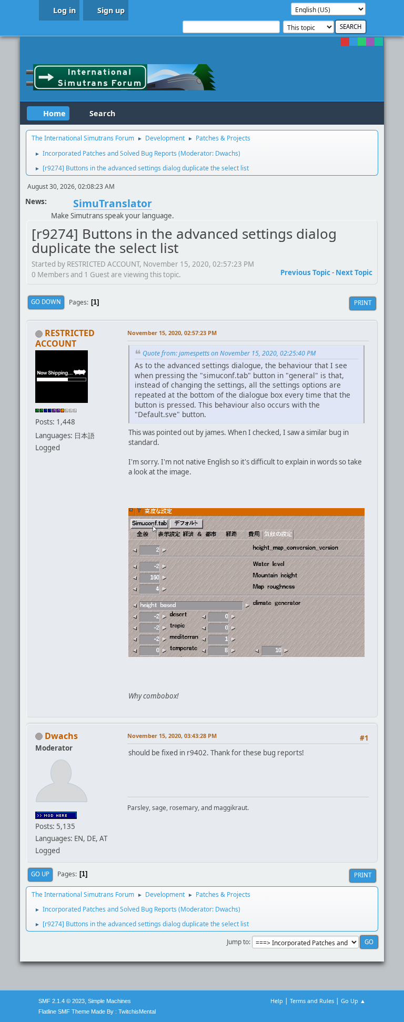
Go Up (40, 874)
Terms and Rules (312, 1001)
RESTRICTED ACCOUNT (65, 338)
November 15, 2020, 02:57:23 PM (172, 333)
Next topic (354, 272)
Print (362, 303)
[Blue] (353, 41)
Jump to (238, 941)
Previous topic (305, 272)
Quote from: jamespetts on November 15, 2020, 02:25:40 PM (229, 353)
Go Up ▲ (353, 1001)
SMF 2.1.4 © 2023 (61, 1001)
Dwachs (226, 153)
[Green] (362, 41)
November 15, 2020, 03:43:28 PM (172, 736)
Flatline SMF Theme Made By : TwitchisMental (97, 1011)
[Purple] (370, 41)
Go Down (46, 302)
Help (276, 1001)
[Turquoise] (379, 41)
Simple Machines (109, 1001)
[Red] (345, 41)
